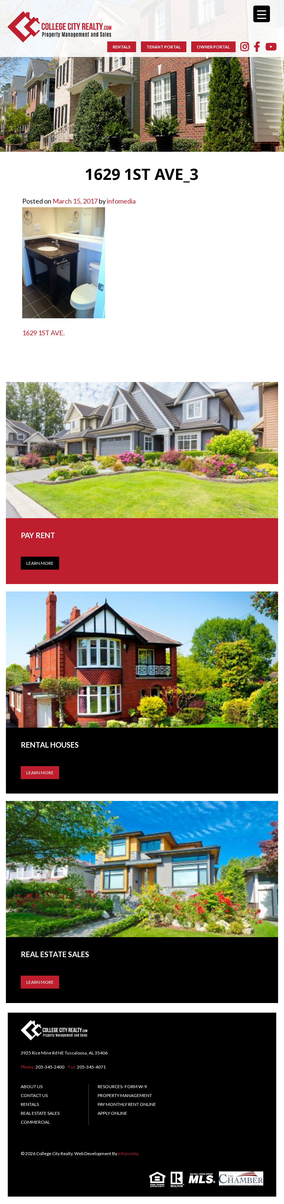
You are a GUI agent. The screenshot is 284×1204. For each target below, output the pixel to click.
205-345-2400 (50, 1067)
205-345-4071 (91, 1067)
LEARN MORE (40, 772)
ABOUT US (32, 1086)
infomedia (121, 201)
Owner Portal (213, 46)
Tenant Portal (163, 46)
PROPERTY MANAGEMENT (125, 1095)
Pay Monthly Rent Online (127, 1104)
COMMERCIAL (35, 1122)
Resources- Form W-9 (122, 1086)
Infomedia (128, 1153)
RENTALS (122, 46)
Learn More (40, 563)
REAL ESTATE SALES (40, 1113)
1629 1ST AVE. (43, 333)
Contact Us (34, 1095)
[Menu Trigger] (261, 14)
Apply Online (112, 1113)
